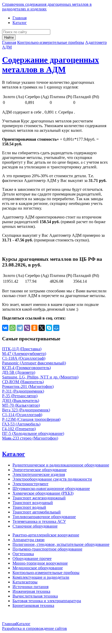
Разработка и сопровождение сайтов (34, 628)
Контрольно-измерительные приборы (50, 42)
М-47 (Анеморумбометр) (24, 353)
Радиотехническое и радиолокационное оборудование (61, 465)
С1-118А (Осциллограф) (23, 358)
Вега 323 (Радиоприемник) (26, 410)
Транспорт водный (29, 507)
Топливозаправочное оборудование (44, 516)
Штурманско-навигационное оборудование (51, 488)
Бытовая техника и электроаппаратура (47, 601)
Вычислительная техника (35, 596)
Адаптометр (96, 42)
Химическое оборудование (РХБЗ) (43, 493)
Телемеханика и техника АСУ (39, 521)
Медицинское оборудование (38, 568)
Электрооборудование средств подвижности (52, 479)
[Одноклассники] (34, 328)
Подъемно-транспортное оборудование (47, 549)
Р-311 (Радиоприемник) (23, 391)
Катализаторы (25, 582)
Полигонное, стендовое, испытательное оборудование (61, 544)
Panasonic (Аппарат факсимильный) (34, 363)
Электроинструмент (30, 484)
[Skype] (49, 328)
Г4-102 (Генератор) (19, 429)
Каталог (20, 22)
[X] (42, 328)
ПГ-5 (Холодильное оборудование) (33, 433)
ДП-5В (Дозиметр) (18, 372)
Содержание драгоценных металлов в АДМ (50, 64)
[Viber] (27, 328)
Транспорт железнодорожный (39, 498)
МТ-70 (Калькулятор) (21, 405)
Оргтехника (23, 554)
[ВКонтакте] (5, 328)
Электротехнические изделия (39, 474)
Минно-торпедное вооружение (40, 563)
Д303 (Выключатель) (20, 400)
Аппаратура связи (29, 539)
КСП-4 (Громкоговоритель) (26, 367)
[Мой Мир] (56, 328)
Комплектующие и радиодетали (41, 577)
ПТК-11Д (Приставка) (21, 349)
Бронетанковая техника (33, 605)
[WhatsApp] (12, 328)
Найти (9, 37)
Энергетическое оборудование (40, 470)
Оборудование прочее (32, 558)
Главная (20, 18)
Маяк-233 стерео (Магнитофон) (30, 438)
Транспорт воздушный (33, 502)
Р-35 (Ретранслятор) (20, 396)
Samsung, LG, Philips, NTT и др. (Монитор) (40, 377)
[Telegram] (20, 328)
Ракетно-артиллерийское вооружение (46, 535)
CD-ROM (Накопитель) (23, 382)
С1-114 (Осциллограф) (22, 414)
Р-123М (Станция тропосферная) (31, 419)
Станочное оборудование (35, 526)
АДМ (7, 47)
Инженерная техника (31, 591)
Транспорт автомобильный (37, 512)
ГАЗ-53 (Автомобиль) (21, 424)
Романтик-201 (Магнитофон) (28, 386)
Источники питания (30, 586)
